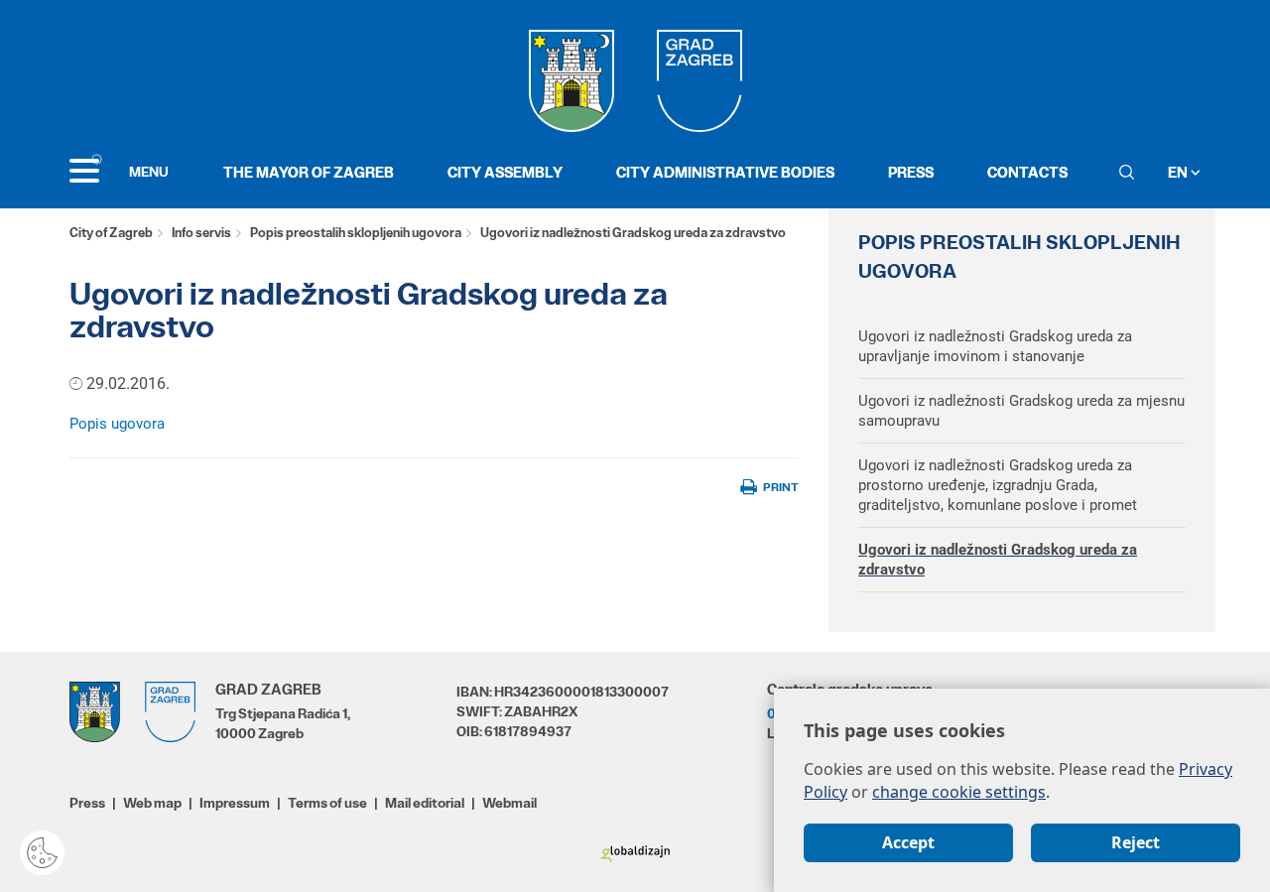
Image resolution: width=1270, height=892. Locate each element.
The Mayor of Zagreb (308, 172)
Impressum (234, 803)
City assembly (505, 172)
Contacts (1027, 172)
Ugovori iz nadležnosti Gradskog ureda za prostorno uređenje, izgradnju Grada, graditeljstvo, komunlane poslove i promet (997, 485)
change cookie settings (959, 792)
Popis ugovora (119, 424)
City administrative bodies (725, 172)
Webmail (509, 803)
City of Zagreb (111, 232)
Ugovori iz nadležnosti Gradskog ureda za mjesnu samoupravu (1021, 411)
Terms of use (327, 803)
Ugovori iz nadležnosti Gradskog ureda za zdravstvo (997, 559)
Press (911, 172)
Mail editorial (424, 803)
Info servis (201, 232)
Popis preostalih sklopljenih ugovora (355, 232)
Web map (152, 803)
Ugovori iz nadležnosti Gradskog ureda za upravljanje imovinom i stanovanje (995, 346)
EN (1179, 172)
